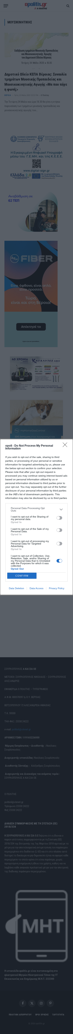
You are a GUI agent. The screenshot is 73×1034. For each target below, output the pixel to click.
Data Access (36, 588)
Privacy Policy (56, 588)
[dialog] (36, 517)
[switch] (59, 518)
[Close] (66, 446)
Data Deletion (16, 588)
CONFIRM (22, 575)
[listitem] (36, 509)
